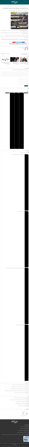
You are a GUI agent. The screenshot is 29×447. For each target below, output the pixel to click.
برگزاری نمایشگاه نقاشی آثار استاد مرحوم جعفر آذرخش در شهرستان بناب (21, 392)
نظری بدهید (19, 9)
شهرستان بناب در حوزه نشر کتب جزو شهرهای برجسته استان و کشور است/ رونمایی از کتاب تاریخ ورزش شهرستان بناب (16, 390)
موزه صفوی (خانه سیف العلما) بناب (24, 426)
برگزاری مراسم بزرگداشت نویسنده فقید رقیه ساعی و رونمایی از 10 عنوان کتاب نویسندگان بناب (19, 388)
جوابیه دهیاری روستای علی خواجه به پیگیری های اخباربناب (15, 63)
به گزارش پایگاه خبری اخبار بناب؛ (25, 30)
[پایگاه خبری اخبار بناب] (14, 2)
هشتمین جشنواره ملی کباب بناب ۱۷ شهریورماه (22, 405)
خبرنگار (26, 9)
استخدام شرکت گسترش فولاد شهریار (24, 428)
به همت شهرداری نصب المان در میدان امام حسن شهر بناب (24, 54)
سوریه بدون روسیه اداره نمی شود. (20, 211)
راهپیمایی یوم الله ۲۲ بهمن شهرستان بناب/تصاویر (23, 432)
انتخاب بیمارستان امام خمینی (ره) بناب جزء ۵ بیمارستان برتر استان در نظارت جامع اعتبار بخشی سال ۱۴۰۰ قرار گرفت (15, 434)
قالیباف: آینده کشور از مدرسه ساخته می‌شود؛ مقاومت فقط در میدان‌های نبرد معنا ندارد (18, 399)
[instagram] (15, 445)
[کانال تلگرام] (14, 445)
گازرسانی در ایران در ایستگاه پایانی (24, 152)
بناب (26, 5)
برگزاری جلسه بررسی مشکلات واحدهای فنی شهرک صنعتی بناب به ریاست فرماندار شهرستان (15, 268)
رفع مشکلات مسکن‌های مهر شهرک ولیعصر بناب (23, 430)
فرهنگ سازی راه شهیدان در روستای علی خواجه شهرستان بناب (18, 154)
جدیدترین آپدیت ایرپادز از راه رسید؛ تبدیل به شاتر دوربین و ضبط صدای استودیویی (20, 386)
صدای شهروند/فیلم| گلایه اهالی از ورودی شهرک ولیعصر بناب (5, 63)
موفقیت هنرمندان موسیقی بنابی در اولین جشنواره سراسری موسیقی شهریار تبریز (20, 384)
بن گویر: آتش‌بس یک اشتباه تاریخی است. (5, 54)
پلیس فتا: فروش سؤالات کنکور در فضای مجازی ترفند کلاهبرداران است (24, 63)
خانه (27, 5)
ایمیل (27, 80)
